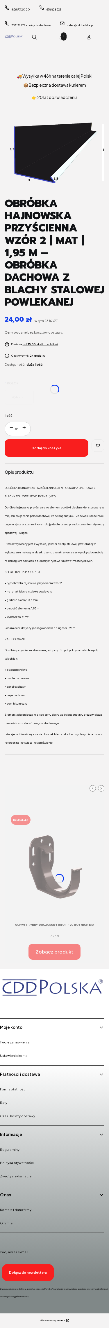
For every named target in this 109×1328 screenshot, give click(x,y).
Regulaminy (9, 1149)
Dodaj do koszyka (46, 448)
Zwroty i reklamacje (15, 1176)
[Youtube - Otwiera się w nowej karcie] (35, 1006)
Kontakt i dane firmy (15, 1210)
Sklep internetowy (52, 1320)
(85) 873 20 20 (21, 9)
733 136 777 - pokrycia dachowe (31, 25)
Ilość (8, 415)
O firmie (6, 1223)
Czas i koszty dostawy (17, 1116)
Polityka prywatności (17, 1163)
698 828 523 (54, 9)
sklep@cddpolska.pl (80, 25)
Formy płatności (13, 1089)
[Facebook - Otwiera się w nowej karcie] (6, 1006)
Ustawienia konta (14, 1055)
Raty (3, 1102)
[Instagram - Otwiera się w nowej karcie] (20, 1006)
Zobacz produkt (54, 952)
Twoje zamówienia (15, 1042)
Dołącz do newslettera (28, 1272)
